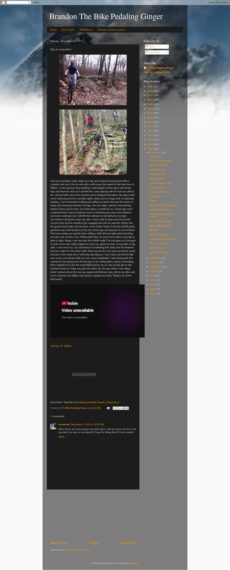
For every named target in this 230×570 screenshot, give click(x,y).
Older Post (128, 543)
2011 (150, 148)
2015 (150, 131)
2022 (150, 100)
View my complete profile (157, 72)
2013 (150, 139)
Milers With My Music (160, 226)
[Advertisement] (93, 515)
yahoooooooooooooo (160, 183)
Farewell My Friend (159, 209)
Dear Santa (155, 196)
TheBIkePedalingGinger (160, 68)
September (156, 267)
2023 (150, 95)
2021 (150, 104)
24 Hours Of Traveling (161, 161)
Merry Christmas (158, 165)
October (154, 262)
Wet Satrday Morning (160, 221)
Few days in (155, 156)
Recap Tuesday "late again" (164, 205)
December (156, 152)
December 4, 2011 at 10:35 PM (87, 424)
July (152, 275)
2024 (150, 91)
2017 (150, 122)
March (153, 293)
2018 (150, 117)
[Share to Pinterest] (127, 408)
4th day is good (157, 174)
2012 (150, 144)
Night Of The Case (159, 252)
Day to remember (158, 243)
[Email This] (114, 408)
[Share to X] (120, 408)
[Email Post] (108, 408)
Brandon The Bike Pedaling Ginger (106, 15)
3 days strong (156, 178)
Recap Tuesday (157, 187)
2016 (150, 126)
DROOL (153, 230)
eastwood (64, 424)
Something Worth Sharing (163, 239)
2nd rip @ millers (61, 346)
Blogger (134, 563)
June (153, 280)
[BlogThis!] (117, 408)
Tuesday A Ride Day (160, 192)
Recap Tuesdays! (158, 234)
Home (53, 29)
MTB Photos (86, 29)
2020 (150, 108)
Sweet (152, 201)
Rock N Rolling (157, 170)
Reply (61, 436)
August (154, 271)
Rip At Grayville (157, 248)
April (152, 289)
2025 (150, 86)
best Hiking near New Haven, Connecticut (96, 402)
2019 (150, 113)
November (156, 258)
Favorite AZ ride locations (111, 29)
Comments (154, 52)
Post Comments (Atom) (77, 550)
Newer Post (58, 543)
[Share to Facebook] (124, 408)
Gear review (68, 29)
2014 (150, 135)
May (152, 284)
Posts (151, 46)
